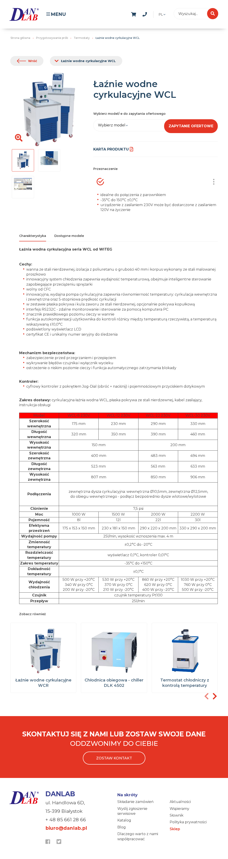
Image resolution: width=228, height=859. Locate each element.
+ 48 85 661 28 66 (65, 819)
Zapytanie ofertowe (191, 126)
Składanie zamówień (135, 802)
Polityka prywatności (188, 822)
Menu (58, 14)
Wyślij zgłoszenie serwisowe (132, 811)
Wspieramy (179, 809)
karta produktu (111, 149)
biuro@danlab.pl (66, 828)
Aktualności (180, 802)
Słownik (176, 815)
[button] (214, 696)
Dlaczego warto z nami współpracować (137, 836)
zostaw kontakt (114, 758)
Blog (121, 827)
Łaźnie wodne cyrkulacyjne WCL (88, 61)
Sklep (175, 829)
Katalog (124, 820)
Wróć (32, 61)
